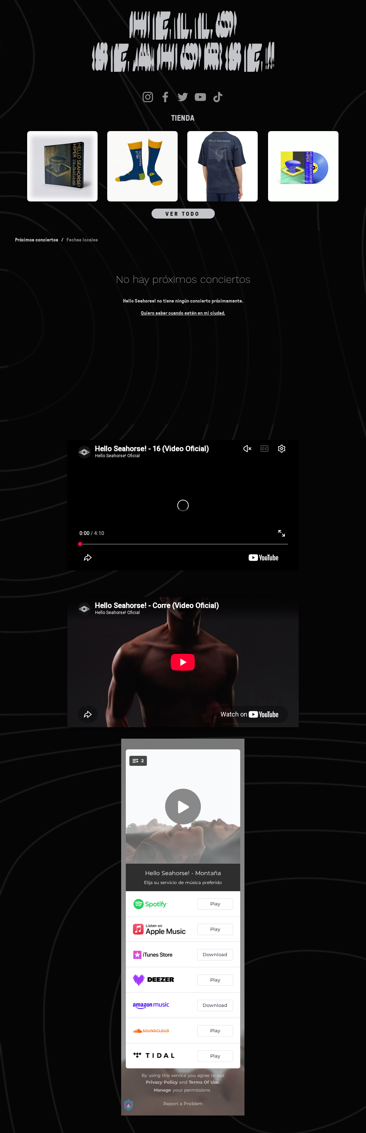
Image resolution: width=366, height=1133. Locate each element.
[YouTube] (200, 97)
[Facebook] (165, 97)
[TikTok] (218, 97)
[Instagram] (148, 97)
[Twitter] (183, 97)
